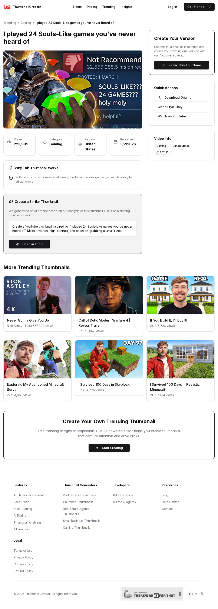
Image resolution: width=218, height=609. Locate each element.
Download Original (178, 97)
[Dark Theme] (201, 593)
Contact (167, 509)
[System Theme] (191, 593)
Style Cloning (23, 509)
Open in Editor (32, 244)
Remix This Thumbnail (185, 65)
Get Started (195, 7)
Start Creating (112, 448)
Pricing (92, 7)
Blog (165, 495)
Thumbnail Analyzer (27, 522)
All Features (22, 529)
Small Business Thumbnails (81, 520)
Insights (127, 7)
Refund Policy (23, 571)
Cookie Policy (23, 564)
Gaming (26, 23)
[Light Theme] (196, 593)
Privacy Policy (23, 557)
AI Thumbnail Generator (30, 495)
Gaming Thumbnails (76, 527)
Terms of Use (23, 550)
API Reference (122, 495)
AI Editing (20, 515)
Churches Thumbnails (78, 502)
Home (77, 7)
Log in (172, 7)
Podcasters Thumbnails (79, 495)
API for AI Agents (124, 502)
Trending (109, 7)
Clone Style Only (170, 107)
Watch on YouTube (172, 116)
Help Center (170, 502)
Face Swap (21, 502)
